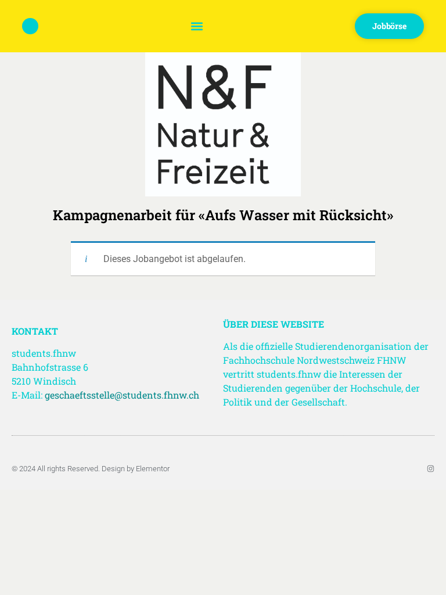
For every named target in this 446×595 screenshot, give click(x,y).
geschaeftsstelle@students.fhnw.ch (122, 395)
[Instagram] (430, 468)
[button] (196, 26)
